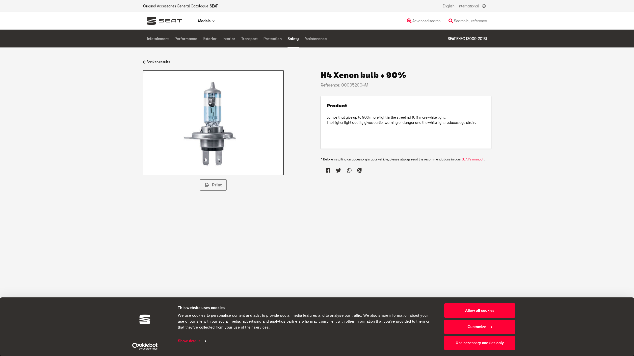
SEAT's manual (473, 159)
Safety (293, 39)
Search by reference (470, 21)
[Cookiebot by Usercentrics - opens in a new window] (145, 346)
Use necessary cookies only (480, 343)
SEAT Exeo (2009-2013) (467, 39)
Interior (229, 39)
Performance (186, 39)
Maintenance (316, 39)
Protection (273, 39)
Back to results (158, 62)
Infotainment (158, 39)
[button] (213, 185)
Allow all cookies (479, 310)
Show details (189, 341)
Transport (249, 39)
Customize (477, 327)
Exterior (210, 39)
